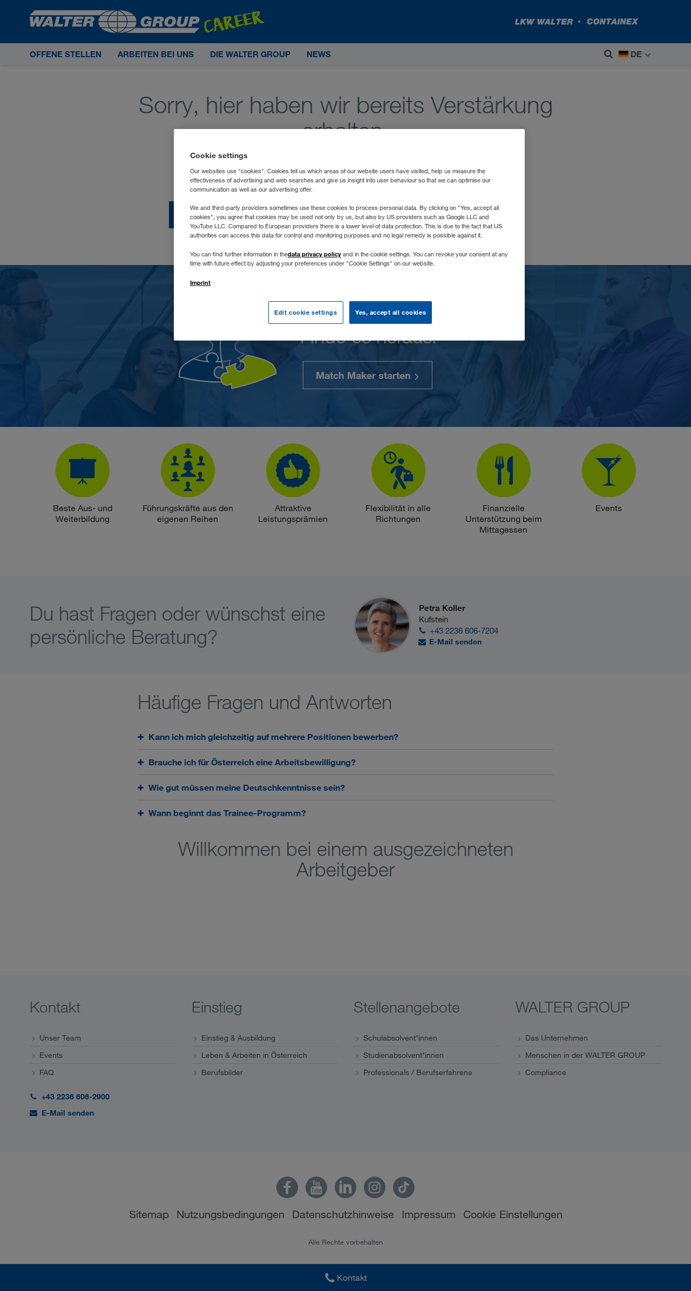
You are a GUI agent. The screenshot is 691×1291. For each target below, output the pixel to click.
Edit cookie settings (305, 312)
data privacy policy (314, 254)
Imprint (200, 282)
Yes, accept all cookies (390, 312)
